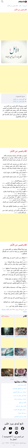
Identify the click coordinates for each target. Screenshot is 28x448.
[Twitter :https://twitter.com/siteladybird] (10, 434)
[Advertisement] (14, 26)
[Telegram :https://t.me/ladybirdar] (16, 434)
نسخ (3, 166)
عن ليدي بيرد (19, 436)
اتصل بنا (13, 439)
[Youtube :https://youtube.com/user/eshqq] (10, 430)
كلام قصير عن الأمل (18, 99)
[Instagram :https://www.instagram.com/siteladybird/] (16, 430)
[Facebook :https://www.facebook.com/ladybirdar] (22, 430)
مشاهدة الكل (5, 316)
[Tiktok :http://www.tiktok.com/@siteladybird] (4, 430)
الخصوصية (8, 436)
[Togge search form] (2, 1)
